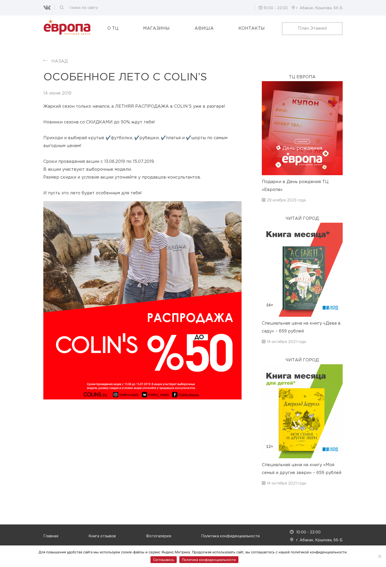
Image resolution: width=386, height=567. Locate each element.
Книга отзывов (102, 536)
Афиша (204, 28)
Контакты (251, 28)
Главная (50, 536)
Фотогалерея (158, 536)
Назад (59, 61)
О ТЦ (112, 28)
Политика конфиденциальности (230, 536)
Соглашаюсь (163, 560)
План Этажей (312, 28)
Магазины (156, 28)
